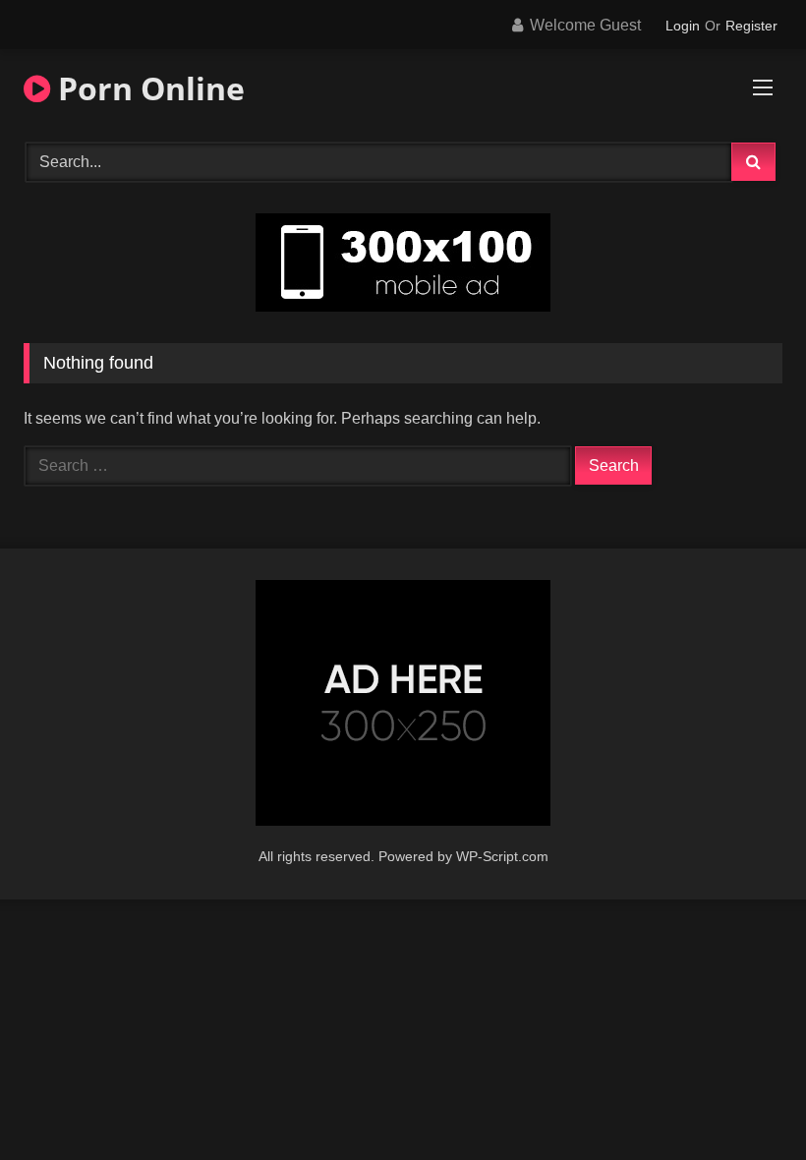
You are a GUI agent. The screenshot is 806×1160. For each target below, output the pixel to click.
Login (682, 25)
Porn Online (147, 88)
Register (751, 25)
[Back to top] (745, 1101)
